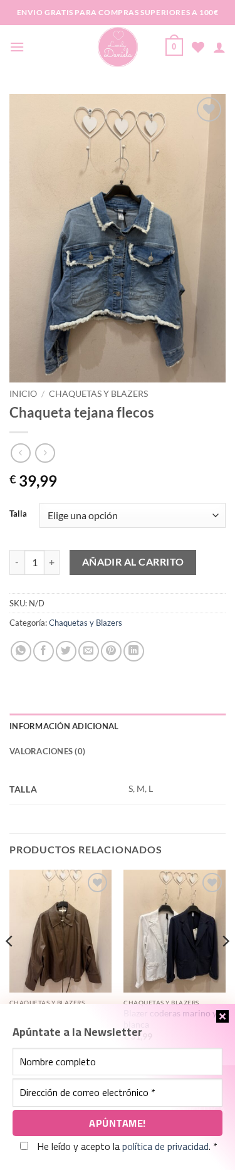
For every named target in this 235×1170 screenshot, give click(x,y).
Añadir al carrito (133, 561)
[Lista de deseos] (198, 47)
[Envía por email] (88, 651)
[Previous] (10, 966)
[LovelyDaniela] (117, 47)
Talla (18, 514)
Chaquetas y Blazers (98, 394)
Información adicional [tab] (63, 726)
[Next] (224, 966)
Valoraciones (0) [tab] (47, 751)
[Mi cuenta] (219, 47)
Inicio (23, 394)
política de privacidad (165, 1146)
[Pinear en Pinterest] (111, 651)
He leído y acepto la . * (125, 1146)
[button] (16, 46)
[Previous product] (45, 453)
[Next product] (20, 453)
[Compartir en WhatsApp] (21, 651)
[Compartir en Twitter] (66, 651)
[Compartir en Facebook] (43, 651)
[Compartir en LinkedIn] (133, 651)
